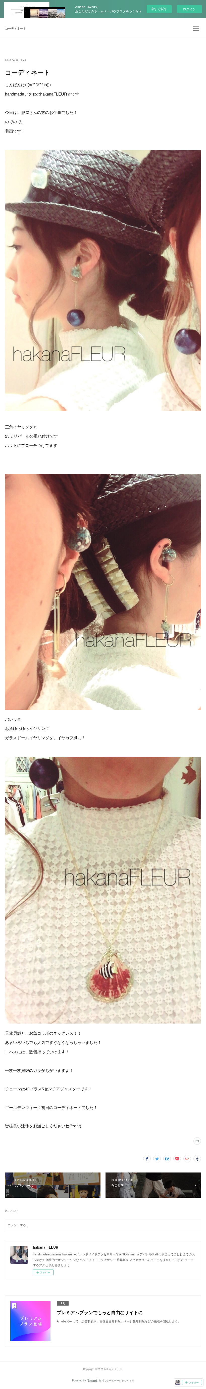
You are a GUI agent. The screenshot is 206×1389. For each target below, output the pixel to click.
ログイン (189, 9)
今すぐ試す (159, 8)
